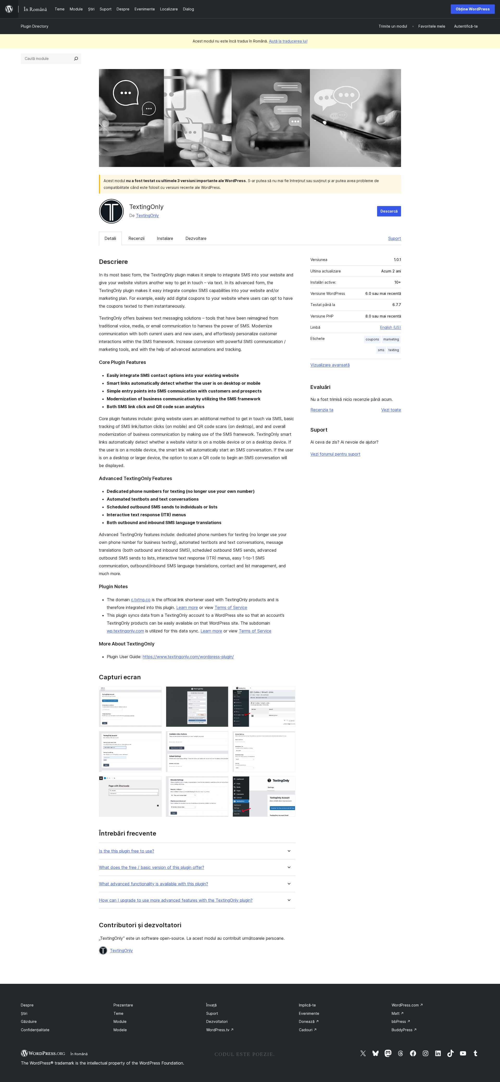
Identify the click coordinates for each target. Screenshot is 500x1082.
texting (394, 350)
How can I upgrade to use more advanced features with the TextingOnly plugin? (176, 900)
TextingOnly (147, 215)
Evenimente (309, 1013)
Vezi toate (391, 409)
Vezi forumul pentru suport (335, 454)
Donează (309, 1021)
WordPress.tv (220, 1030)
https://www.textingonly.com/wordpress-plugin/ (188, 656)
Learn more (187, 607)
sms (381, 350)
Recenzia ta (321, 409)
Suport (394, 238)
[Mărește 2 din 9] (221, 693)
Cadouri (308, 1030)
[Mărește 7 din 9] (154, 783)
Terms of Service (231, 607)
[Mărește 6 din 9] (288, 738)
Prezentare (123, 1005)
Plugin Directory (34, 26)
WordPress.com (407, 1005)
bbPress (401, 1021)
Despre (27, 1005)
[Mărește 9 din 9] (288, 783)
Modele (120, 1030)
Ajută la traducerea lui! (288, 41)
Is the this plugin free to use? (126, 851)
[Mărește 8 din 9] (221, 783)
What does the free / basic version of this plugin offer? (151, 867)
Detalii (110, 238)
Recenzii (136, 238)
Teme (118, 1013)
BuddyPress (404, 1030)
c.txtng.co (141, 599)
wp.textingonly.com (125, 630)
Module (120, 1021)
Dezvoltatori (217, 1021)
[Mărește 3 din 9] (288, 693)
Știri (24, 1013)
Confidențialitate (35, 1030)
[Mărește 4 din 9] (154, 738)
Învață (211, 1005)
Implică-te (307, 1005)
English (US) (390, 327)
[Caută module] (76, 58)
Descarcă (389, 211)
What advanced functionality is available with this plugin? (153, 883)
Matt (398, 1013)
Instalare (165, 238)
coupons (372, 339)
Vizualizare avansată (330, 365)
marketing (391, 339)
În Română (79, 1054)
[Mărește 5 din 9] (221, 738)
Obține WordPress (473, 9)
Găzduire (29, 1021)
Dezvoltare (196, 238)
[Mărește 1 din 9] (154, 693)
